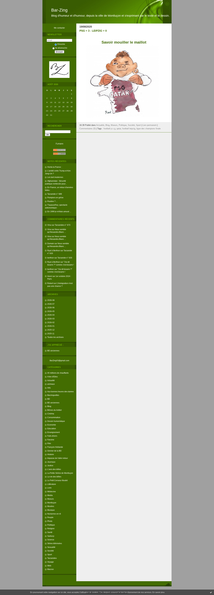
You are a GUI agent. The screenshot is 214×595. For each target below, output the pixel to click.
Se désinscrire (61, 48)
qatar (119, 129)
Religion (51, 528)
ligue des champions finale (148, 129)
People (50, 517)
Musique (51, 510)
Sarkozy (50, 536)
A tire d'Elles (52, 377)
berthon (50, 258)
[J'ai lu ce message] (211, 592)
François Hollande (55, 447)
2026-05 (51, 311)
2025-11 (50, 334)
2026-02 (51, 322)
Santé (49, 532)
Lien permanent (150, 125)
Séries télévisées (54, 543)
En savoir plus (158, 592)
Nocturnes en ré (54, 514)
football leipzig (128, 129)
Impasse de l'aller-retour (57, 458)
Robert (50, 283)
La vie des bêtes (54, 477)
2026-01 (51, 326)
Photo (49, 521)
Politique (51, 525)
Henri (49, 276)
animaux (51, 384)
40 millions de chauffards (58, 373)
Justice (50, 465)
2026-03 (51, 319)
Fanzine (50, 440)
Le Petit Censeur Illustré (57, 480)
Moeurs (50, 499)
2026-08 (51, 300)
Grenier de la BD (54, 451)
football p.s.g (109, 129)
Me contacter (59, 28)
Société (50, 551)
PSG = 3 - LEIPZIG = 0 (93, 30)
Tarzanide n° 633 (64, 258)
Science (50, 540)
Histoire (50, 454)
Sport (49, 554)
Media (50, 495)
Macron (50, 569)
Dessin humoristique (56, 421)
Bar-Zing (59, 10)
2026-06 (51, 308)
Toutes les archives (55, 337)
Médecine (51, 491)
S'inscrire (61, 44)
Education (51, 428)
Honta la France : (54, 167)
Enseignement (53, 432)
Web (49, 566)
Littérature (51, 484)
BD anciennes (53, 351)
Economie (51, 425)
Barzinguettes (53, 395)
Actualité (51, 380)
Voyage (50, 562)
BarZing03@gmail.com (59, 360)
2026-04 (51, 315)
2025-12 (51, 330)
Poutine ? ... (52, 201)
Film (49, 443)
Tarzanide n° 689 (54, 194)
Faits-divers (52, 436)
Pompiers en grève (55, 198)
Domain (50, 243)
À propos (59, 144)
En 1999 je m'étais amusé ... (59, 211)
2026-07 (51, 304)
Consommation (53, 417)
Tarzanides (52, 558)
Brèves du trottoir (54, 410)
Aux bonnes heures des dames (60, 392)
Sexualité (51, 547)
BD (48, 399)
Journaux (51, 462)
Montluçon (51, 503)
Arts (49, 388)
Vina (49, 225)
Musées (50, 506)
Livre (49, 488)
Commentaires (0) (87, 129)
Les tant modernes (55, 177)
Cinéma (50, 414)
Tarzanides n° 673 (62, 225)
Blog (49, 406)
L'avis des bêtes (54, 469)
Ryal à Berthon (53, 250)
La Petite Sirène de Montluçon (60, 473)
